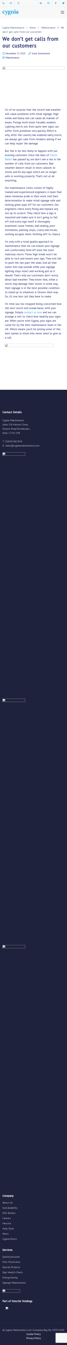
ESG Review (9, 1213)
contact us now (33, 312)
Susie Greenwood (41, 53)
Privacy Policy (33, 1338)
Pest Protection (11, 1261)
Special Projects (11, 1267)
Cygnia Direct (9, 1238)
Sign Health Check (12, 1272)
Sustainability (9, 1207)
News (5, 1233)
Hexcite (6, 1223)
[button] (7, 10)
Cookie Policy (33, 1334)
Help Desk (8, 1228)
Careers (6, 1218)
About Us (7, 1202)
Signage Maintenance (14, 1282)
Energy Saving (10, 1277)
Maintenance (12, 57)
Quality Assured (11, 1256)
